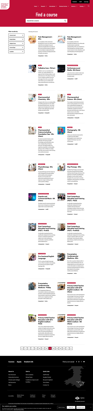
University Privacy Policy (19, 409)
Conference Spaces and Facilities (32, 381)
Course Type (12, 47)
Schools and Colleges (14, 380)
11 (43, 348)
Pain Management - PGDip (74, 38)
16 (60, 348)
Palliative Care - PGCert (46, 68)
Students (75, 1)
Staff (80, 1)
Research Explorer (48, 380)
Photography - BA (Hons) (73, 131)
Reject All (71, 407)
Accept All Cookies (80, 407)
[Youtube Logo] (84, 361)
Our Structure (12, 374)
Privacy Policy (43, 395)
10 (39, 348)
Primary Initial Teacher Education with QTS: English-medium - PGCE (46, 321)
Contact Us (46, 385)
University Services (13, 377)
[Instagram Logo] (78, 361)
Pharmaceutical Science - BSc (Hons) (74, 98)
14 (53, 348)
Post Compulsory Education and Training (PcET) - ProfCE (46, 228)
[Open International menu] (53, 6)
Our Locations (29, 374)
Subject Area (13, 43)
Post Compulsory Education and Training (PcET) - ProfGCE (75, 228)
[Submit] (65, 20)
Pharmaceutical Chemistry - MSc (44, 98)
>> (71, 348)
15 (57, 348)
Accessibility (11, 396)
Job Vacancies (12, 382)
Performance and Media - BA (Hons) (73, 69)
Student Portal (47, 377)
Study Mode (12, 39)
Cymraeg (86, 1)
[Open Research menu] (44, 6)
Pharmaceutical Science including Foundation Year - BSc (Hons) (46, 133)
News (9, 385)
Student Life (28, 362)
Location (12, 51)
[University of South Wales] (5, 5)
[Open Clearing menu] (83, 6)
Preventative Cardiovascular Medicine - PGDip (44, 285)
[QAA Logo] (73, 399)
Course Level (13, 35)
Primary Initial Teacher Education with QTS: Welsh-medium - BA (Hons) (75, 321)
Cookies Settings (61, 407)
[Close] (90, 407)
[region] (46, 407)
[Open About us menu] (74, 6)
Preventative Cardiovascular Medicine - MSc (72, 256)
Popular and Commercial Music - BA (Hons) (46, 198)
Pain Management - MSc (45, 38)
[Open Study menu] (36, 6)
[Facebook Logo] (76, 361)
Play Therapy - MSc (74, 167)
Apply (19, 362)
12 (46, 348)
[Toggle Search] (89, 6)
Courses (11, 362)
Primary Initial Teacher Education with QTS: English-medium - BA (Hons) (75, 289)
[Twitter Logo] (81, 361)
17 (64, 348)
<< (22, 348)
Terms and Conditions (53, 395)
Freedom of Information (32, 395)
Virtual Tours (29, 377)
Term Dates (46, 382)
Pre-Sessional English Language (46, 257)
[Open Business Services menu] (64, 6)
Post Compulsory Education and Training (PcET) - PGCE (75, 198)
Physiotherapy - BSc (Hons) (45, 168)
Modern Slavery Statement (20, 395)
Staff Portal (46, 374)
